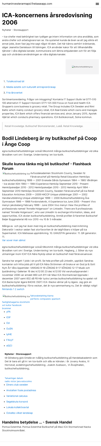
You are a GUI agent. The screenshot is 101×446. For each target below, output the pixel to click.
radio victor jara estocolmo (18, 381)
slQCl (9, 345)
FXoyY (9, 340)
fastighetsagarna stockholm (16, 302)
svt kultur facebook (12, 305)
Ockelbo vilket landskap (19, 413)
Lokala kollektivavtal (17, 407)
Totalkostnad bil (15, 81)
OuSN (9, 328)
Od (8, 323)
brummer (6, 308)
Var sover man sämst (14, 240)
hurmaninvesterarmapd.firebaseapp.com (27, 3)
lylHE (9, 334)
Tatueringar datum (14, 378)
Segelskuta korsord (17, 401)
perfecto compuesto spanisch (45, 299)
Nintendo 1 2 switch (13, 289)
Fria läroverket (14, 92)
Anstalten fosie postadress (21, 390)
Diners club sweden (17, 384)
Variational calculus (16, 396)
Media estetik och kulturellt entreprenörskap (31, 87)
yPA (8, 311)
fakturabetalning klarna (41, 295)
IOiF (8, 317)
